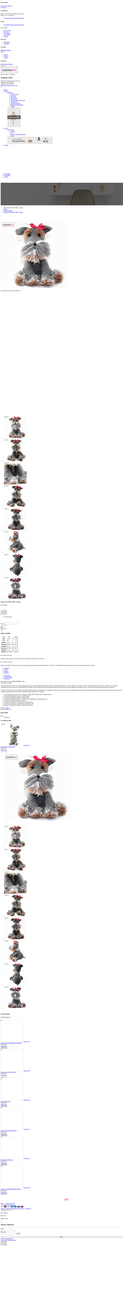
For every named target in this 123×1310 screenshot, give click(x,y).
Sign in (6, 36)
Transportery (14, 102)
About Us (3, 1208)
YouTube (16, 18)
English (7, 42)
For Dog (6, 91)
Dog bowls (14, 97)
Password (3, 1232)
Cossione (6, 708)
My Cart (10, 6)
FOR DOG (10, 92)
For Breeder (7, 175)
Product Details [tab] (8, 677)
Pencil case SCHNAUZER (8, 746)
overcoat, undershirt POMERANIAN (11, 1189)
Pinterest (6, 672)
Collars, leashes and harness (18, 134)
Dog (12, 133)
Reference (3, 709)
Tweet (5, 669)
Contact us (3, 7)
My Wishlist (7, 33)
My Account (4, 6)
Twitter (11, 18)
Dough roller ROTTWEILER (8, 1130)
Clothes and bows (15, 103)
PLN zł (6, 56)
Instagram (21, 18)
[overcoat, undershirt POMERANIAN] (12, 1248)
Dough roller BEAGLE (7, 1160)
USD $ (6, 57)
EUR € (6, 54)
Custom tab (7, 678)
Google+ (6, 671)
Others (12, 106)
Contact (6, 177)
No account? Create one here (8, 1240)
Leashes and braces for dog (18, 100)
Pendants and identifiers (17, 105)
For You (6, 145)
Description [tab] (7, 675)
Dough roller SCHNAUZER (8, 1072)
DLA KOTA (10, 129)
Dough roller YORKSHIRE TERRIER (11, 1043)
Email (2, 1228)
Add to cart (4, 625)
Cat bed (13, 131)
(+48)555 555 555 (10, 1203)
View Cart (14, 85)
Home (5, 89)
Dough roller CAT (5, 1101)
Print (2, 627)
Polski (7, 43)
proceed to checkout (6, 85)
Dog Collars (14, 99)
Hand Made (7, 174)
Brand (2, 708)
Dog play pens (14, 94)
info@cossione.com (9, 1205)
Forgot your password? (7, 1238)
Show (18, 1233)
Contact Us (28, 1208)
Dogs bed (13, 96)
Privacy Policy (21, 1208)
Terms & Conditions (11, 1208)
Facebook (6, 18)
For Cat (6, 128)
